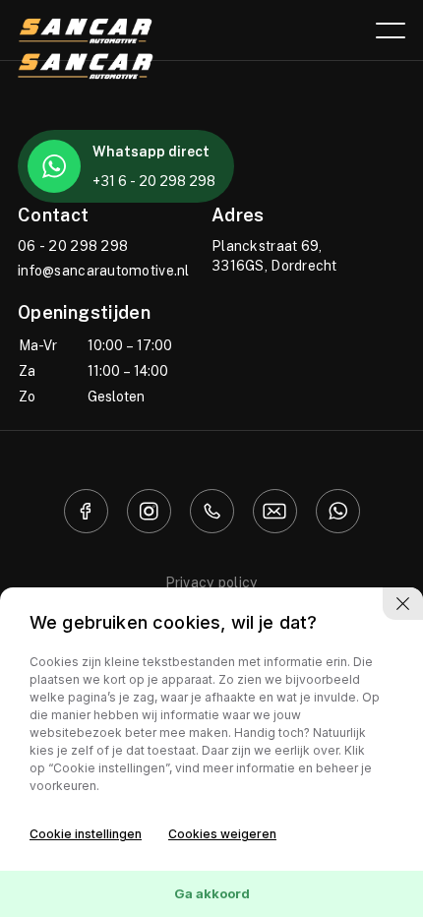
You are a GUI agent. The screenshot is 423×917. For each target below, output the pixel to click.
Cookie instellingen (86, 833)
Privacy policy (212, 582)
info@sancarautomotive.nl (104, 270)
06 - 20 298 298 (73, 245)
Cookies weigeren (222, 833)
